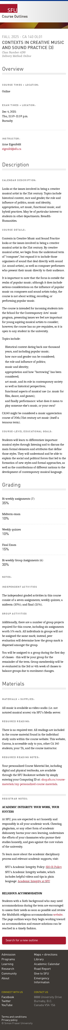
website (58, 914)
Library (39, 959)
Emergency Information (41, 980)
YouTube (7, 1005)
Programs (8, 959)
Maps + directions (45, 954)
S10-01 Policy (54, 867)
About (5, 978)
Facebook (8, 997)
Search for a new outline (22, 940)
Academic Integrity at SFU (34, 881)
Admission (8, 954)
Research (8, 969)
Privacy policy (9, 1020)
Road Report (42, 969)
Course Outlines (15, 17)
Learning (7, 964)
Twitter (6, 1001)
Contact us (41, 992)
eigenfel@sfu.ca (11, 149)
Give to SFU (41, 973)
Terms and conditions (14, 1017)
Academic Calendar (47, 964)
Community (9, 973)
